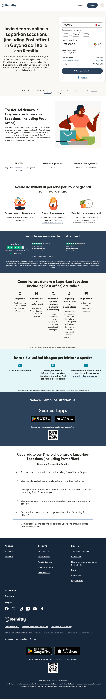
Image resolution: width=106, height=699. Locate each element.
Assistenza (9, 596)
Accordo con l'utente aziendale (35, 627)
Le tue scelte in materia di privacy (49, 633)
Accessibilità (21, 639)
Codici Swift (76, 557)
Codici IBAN (76, 575)
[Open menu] (102, 5)
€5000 (86, 34)
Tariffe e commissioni (80, 551)
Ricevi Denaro (44, 557)
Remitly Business (45, 562)
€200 (65, 34)
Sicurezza (9, 639)
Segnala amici (77, 581)
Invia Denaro (43, 551)
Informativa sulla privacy (61, 627)
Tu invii (64, 21)
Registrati (92, 5)
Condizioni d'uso (12, 627)
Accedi (80, 5)
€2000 (76, 34)
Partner (74, 570)
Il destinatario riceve (69, 40)
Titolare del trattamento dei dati (18, 633)
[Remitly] (9, 5)
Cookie (33, 639)
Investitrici (9, 557)
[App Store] (65, 419)
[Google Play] (41, 419)
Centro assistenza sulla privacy (80, 633)
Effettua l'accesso (45, 567)
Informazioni (10, 551)
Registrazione (44, 573)
